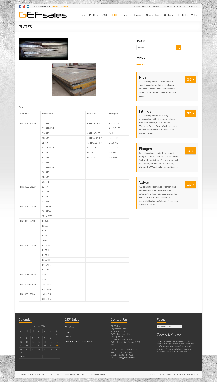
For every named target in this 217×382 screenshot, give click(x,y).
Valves (194, 15)
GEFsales (140, 64)
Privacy (68, 332)
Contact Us (167, 7)
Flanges (138, 15)
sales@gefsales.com (60, 6)
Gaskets (168, 15)
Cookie (68, 336)
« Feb (22, 356)
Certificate (156, 7)
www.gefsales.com (42, 374)
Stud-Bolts (182, 15)
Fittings (127, 15)
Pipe (83, 15)
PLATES (115, 15)
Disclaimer (69, 327)
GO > (190, 79)
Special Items (153, 15)
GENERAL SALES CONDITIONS (186, 7)
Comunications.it (69, 374)
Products (146, 7)
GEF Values (135, 7)
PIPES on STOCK (98, 15)
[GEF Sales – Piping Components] (43, 12)
